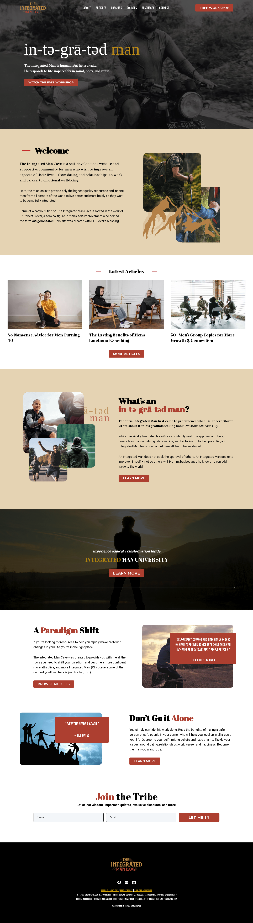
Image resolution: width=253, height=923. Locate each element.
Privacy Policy (126, 890)
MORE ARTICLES (126, 354)
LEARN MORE (134, 478)
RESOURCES (148, 8)
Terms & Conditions (110, 890)
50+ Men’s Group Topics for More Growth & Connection (203, 337)
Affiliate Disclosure (143, 890)
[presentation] (45, 304)
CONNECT (164, 8)
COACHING (116, 8)
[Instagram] (133, 882)
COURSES (132, 8)
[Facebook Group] (126, 882)
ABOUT (87, 8)
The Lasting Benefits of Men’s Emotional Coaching (117, 337)
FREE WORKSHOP (214, 8)
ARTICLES (101, 8)
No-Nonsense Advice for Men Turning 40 (44, 337)
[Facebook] (119, 882)
